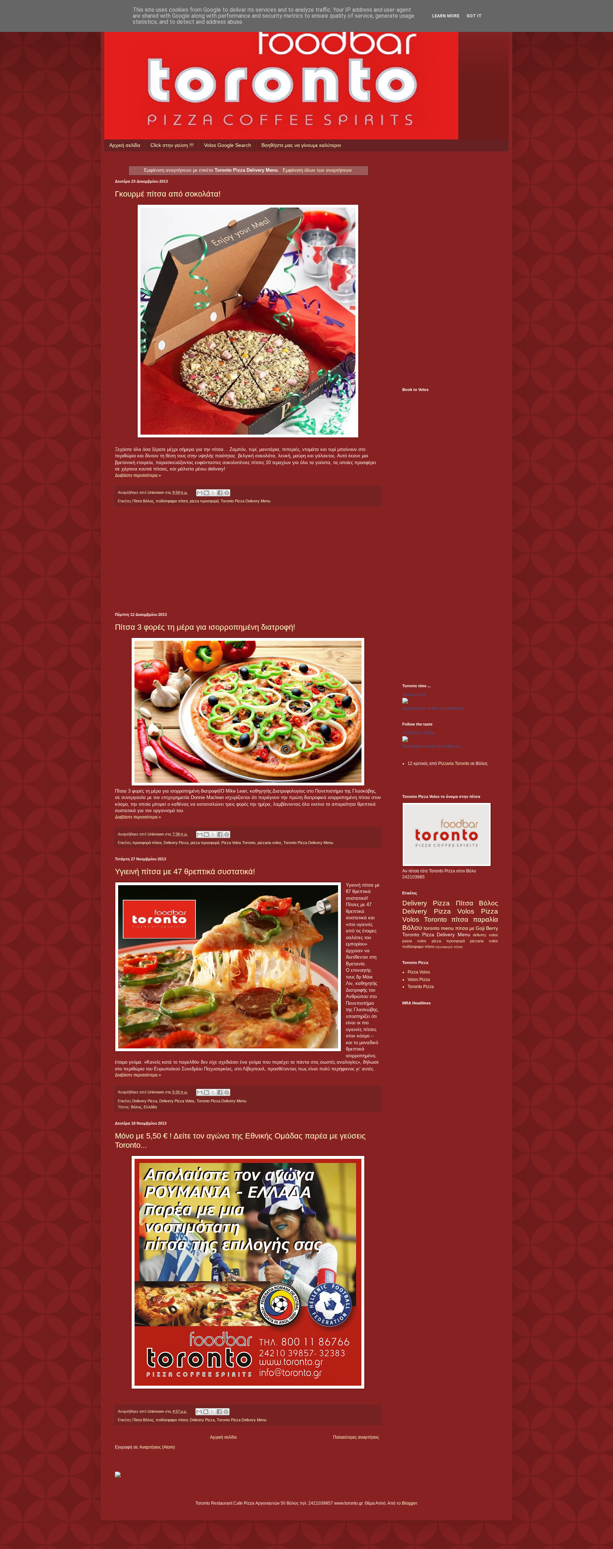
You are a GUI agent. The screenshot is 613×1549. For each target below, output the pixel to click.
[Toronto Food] (405, 702)
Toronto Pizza (421, 986)
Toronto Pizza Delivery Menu (245, 501)
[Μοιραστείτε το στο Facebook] (219, 492)
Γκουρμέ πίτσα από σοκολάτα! (168, 193)
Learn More (445, 15)
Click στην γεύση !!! (172, 145)
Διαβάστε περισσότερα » (138, 475)
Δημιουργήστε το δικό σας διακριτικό (433, 708)
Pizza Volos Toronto (238, 842)
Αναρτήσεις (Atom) (157, 1447)
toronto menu (439, 928)
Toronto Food (413, 695)
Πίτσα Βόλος (143, 501)
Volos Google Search (227, 145)
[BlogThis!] (206, 492)
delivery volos (485, 935)
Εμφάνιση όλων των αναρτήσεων (317, 170)
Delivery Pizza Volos (176, 1101)
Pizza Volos (419, 972)
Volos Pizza (419, 979)
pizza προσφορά (204, 501)
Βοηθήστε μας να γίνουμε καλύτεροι (301, 145)
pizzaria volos (269, 842)
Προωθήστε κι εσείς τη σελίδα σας (431, 746)
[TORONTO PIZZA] (405, 740)
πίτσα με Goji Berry (476, 928)
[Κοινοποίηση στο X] (213, 492)
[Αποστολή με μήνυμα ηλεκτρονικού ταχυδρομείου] (199, 492)
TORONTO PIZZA (418, 733)
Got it (474, 15)
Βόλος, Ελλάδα (144, 1107)
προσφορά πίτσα (146, 842)
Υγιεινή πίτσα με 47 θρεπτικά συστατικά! (185, 871)
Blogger (409, 1503)
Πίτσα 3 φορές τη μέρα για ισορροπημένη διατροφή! (205, 627)
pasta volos (414, 941)
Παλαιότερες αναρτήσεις (356, 1437)
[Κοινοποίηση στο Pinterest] (226, 492)
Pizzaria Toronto (453, 763)
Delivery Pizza (176, 842)
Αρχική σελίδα (124, 145)
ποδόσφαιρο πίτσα (172, 501)
